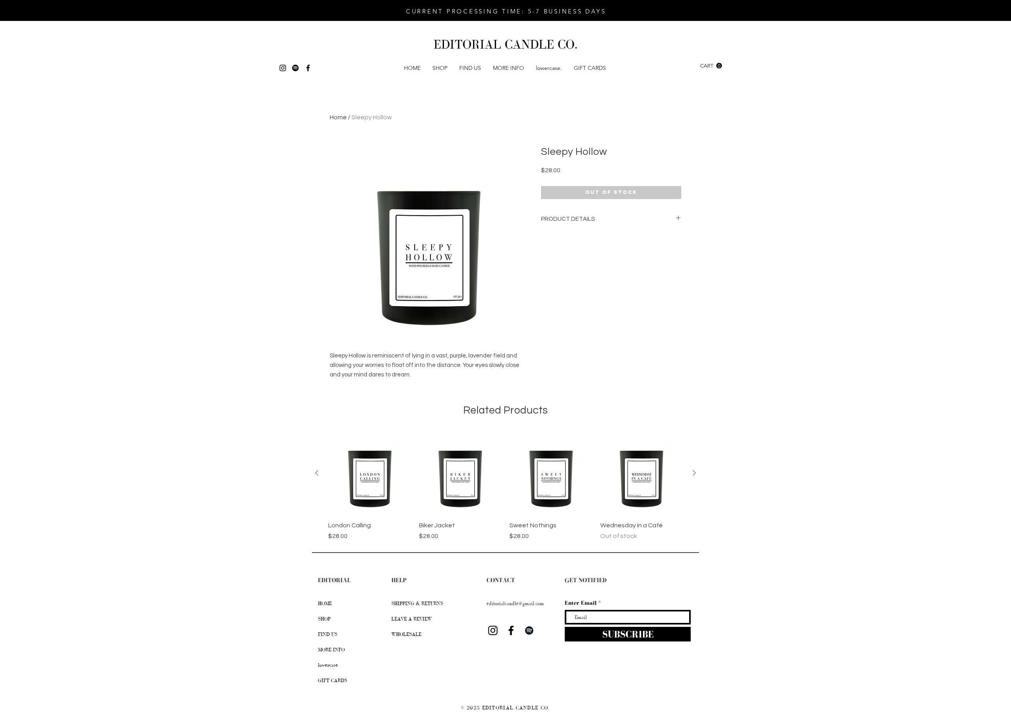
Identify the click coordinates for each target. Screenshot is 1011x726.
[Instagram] (282, 68)
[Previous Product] (316, 473)
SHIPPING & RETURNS (418, 603)
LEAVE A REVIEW (411, 619)
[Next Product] (694, 473)
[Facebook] (308, 68)
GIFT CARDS (332, 680)
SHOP (324, 619)
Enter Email (581, 603)
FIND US (327, 634)
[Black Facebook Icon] (511, 630)
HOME (325, 603)
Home (338, 117)
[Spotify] (295, 68)
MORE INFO (331, 650)
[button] (440, 68)
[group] (505, 486)
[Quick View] (369, 473)
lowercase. (328, 665)
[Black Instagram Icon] (493, 630)
